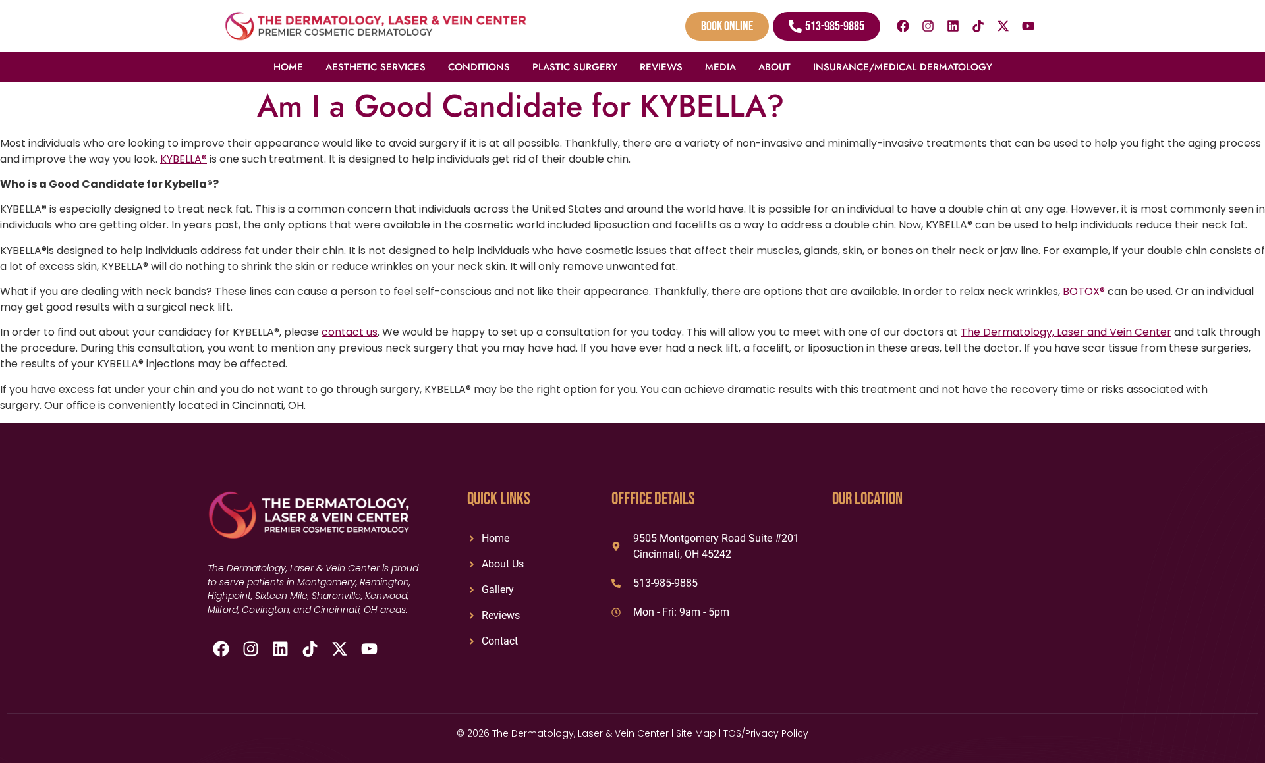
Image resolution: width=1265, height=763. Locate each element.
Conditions (479, 67)
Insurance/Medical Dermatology (902, 67)
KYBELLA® (183, 159)
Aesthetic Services (375, 67)
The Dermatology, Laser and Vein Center (1066, 332)
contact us (350, 332)
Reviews (661, 67)
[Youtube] (1028, 26)
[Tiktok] (978, 26)
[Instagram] (928, 26)
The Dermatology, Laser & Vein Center (581, 733)
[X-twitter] (1003, 26)
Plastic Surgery (574, 67)
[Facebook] (903, 26)
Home (288, 67)
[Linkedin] (953, 26)
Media (720, 67)
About (774, 67)
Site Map (696, 733)
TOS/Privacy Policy (765, 733)
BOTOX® (1084, 291)
